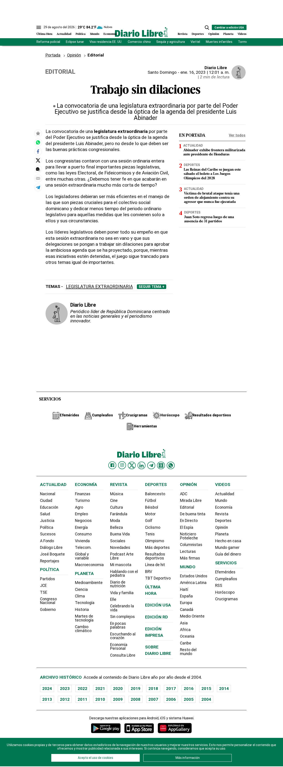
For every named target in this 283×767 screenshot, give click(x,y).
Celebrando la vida (122, 608)
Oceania (187, 636)
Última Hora (44, 34)
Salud (45, 514)
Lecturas (188, 551)
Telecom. (83, 547)
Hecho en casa (228, 541)
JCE (43, 585)
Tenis (150, 534)
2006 (171, 699)
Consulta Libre (122, 655)
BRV (148, 571)
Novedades (120, 547)
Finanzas (82, 494)
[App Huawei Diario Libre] (175, 728)
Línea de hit (155, 565)
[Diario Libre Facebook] (112, 465)
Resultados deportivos (155, 556)
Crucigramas (226, 599)
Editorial (187, 507)
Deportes (198, 34)
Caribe (185, 643)
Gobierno (48, 609)
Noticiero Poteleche (189, 536)
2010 (100, 699)
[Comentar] (38, 169)
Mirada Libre (191, 500)
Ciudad (46, 500)
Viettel (195, 42)
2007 (153, 699)
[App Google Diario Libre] (105, 728)
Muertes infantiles (219, 42)
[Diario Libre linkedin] (141, 465)
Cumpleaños (226, 579)
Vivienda (82, 541)
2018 (153, 688)
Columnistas (191, 544)
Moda (115, 520)
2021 (100, 688)
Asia (184, 623)
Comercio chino (139, 42)
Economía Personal (118, 646)
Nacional (47, 494)
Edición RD (156, 617)
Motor (150, 514)
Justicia (47, 520)
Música (116, 494)
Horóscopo (225, 592)
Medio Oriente (192, 616)
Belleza (116, 527)
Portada (52, 55)
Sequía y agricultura (170, 42)
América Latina (193, 582)
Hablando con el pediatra (124, 573)
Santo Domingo (162, 72)
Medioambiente (89, 582)
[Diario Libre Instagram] (122, 465)
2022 (82, 688)
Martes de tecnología (84, 618)
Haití (184, 589)
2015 (206, 688)
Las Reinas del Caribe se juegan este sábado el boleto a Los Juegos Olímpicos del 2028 (212, 174)
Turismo (82, 500)
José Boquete (52, 554)
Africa (185, 629)
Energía (81, 527)
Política (81, 34)
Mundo (94, 34)
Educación (49, 507)
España (186, 596)
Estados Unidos (193, 576)
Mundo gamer (227, 547)
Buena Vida (120, 534)
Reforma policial (48, 42)
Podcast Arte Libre (122, 556)
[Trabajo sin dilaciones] (38, 142)
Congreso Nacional (48, 601)
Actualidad (64, 34)
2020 (118, 688)
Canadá (186, 609)
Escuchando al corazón (123, 636)
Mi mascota (120, 565)
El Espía (186, 527)
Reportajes (49, 561)
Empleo (81, 514)
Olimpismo (154, 541)
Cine (114, 500)
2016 (188, 688)
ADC (183, 494)
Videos (242, 34)
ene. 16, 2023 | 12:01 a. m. (204, 72)
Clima (80, 596)
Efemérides (225, 572)
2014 (224, 688)
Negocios (83, 520)
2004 (206, 699)
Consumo (83, 534)
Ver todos (237, 135)
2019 (135, 688)
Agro (79, 507)
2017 (171, 688)
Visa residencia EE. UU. (106, 42)
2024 (47, 688)
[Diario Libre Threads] (161, 465)
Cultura (116, 507)
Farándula (118, 514)
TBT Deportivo (158, 578)
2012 (65, 699)
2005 (188, 699)
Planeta (228, 34)
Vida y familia (122, 593)
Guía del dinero (228, 554)
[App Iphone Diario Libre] (139, 728)
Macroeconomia (89, 565)
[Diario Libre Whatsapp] (171, 465)
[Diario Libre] (141, 32)
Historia (82, 609)
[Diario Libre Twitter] (132, 465)
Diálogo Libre (51, 547)
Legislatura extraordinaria (99, 286)
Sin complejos (122, 616)
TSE (43, 592)
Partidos (47, 579)
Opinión (213, 34)
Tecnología (84, 603)
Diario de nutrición (117, 584)
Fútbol (150, 500)
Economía (110, 34)
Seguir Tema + (151, 287)
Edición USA (158, 605)
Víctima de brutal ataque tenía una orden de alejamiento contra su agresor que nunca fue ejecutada (211, 198)
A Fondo (47, 541)
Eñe (113, 599)
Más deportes (157, 547)
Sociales (117, 541)
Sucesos (48, 534)
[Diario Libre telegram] (151, 465)
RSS (218, 585)
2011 (82, 699)
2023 (65, 688)
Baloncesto (155, 494)
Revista (182, 34)
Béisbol (151, 507)
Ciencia (81, 589)
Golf (148, 520)
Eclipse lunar (75, 42)
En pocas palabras (118, 625)
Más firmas (190, 558)
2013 (47, 699)
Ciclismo (152, 527)
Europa (186, 603)
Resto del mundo (188, 652)
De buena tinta (192, 514)
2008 (135, 699)
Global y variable (82, 556)
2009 (118, 699)
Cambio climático (83, 629)
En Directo (189, 520)
